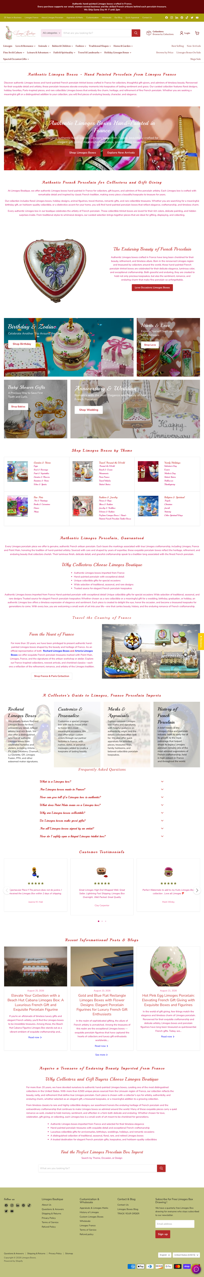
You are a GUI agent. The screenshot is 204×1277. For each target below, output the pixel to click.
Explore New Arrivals (121, 152)
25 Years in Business (13, 17)
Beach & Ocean (105, 469)
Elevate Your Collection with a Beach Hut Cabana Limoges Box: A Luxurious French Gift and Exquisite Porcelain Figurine (35, 1002)
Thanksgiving (169, 484)
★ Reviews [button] (201, 641)
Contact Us (147, 17)
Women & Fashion (106, 511)
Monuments (103, 473)
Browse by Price (164, 52)
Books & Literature (42, 504)
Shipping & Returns (51, 1213)
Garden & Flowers (42, 477)
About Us (46, 1204)
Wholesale (106, 17)
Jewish (167, 508)
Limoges (7, 45)
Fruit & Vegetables (41, 473)
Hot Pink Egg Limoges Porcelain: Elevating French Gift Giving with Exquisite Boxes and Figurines (168, 1000)
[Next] (197, 890)
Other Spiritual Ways (173, 515)
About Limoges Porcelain (52, 17)
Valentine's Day (170, 466)
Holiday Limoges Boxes (116, 52)
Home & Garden (122, 45)
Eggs (36, 466)
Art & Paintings (40, 500)
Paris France (104, 477)
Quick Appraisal (132, 17)
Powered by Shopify (13, 1261)
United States (104, 484)
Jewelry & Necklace (107, 508)
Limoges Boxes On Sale (188, 52)
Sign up (163, 1234)
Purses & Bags (105, 500)
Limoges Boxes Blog (127, 1209)
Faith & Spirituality (63, 52)
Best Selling (177, 45)
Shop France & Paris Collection (51, 676)
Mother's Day (170, 473)
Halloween (168, 480)
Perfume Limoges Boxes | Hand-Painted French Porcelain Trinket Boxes (115, 517)
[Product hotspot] (126, 638)
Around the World (107, 466)
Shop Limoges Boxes (82, 152)
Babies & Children (61, 45)
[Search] (136, 33)
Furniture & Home (41, 480)
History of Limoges (89, 1212)
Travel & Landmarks (89, 52)
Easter (167, 469)
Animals (42, 45)
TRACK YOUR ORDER (128, 1213)
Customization (92, 17)
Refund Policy (49, 1226)
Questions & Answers (53, 1209)
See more (100, 1054)
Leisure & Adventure (38, 52)
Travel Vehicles (105, 480)
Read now (34, 1037)
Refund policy (86, 1234)
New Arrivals (194, 45)
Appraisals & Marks (74, 17)
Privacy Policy (49, 1218)
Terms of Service (50, 1222)
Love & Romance (24, 45)
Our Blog (118, 17)
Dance (36, 508)
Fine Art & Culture (12, 52)
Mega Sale (195, 58)
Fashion (80, 45)
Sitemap (69, 1253)
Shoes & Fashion (106, 504)
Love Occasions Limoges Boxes (152, 287)
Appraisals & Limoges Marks (94, 1208)
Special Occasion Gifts (15, 58)
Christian (168, 504)
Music (36, 511)
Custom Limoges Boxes (91, 1216)
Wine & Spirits (40, 484)
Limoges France (31, 17)
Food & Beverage (41, 469)
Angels (167, 500)
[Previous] (7, 890)
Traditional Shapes (99, 45)
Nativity (167, 511)
